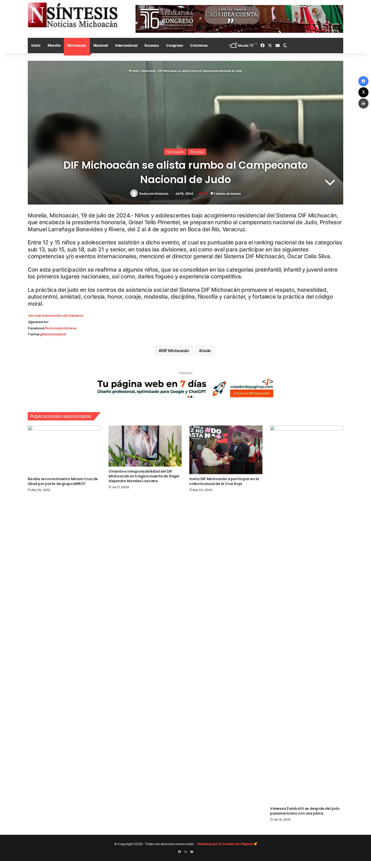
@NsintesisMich (53, 334)
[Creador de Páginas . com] (185, 387)
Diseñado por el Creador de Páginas (225, 844)
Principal (196, 152)
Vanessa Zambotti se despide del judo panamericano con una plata (305, 811)
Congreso (174, 45)
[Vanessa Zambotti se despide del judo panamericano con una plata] (306, 614)
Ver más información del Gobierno (55, 315)
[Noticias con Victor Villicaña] (73, 14)
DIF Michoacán (175, 350)
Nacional (100, 45)
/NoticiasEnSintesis (60, 328)
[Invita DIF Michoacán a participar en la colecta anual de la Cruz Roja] (225, 449)
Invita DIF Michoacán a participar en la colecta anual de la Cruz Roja (224, 481)
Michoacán (76, 45)
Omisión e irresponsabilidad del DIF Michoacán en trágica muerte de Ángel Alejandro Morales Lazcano (144, 476)
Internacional (126, 45)
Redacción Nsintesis (153, 193)
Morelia (54, 45)
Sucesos (151, 45)
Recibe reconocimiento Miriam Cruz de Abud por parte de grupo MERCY (63, 481)
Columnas (198, 45)
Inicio (36, 45)
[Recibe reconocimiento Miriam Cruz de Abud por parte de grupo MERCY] (64, 449)
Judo (206, 350)
